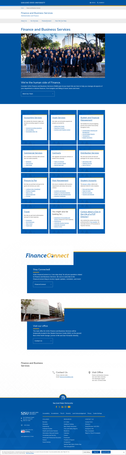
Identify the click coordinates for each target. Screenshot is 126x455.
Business (45, 422)
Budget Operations (87, 137)
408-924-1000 (26, 420)
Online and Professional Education (52, 437)
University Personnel (59, 225)
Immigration (67, 442)
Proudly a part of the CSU (27, 429)
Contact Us (38, 341)
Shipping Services (87, 163)
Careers (66, 435)
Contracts (56, 153)
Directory (87, 424)
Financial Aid (57, 221)
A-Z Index (66, 422)
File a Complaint (89, 431)
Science (45, 440)
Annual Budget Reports (88, 134)
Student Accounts (88, 180)
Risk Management (60, 180)
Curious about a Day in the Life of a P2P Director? (91, 214)
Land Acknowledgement (79, 413)
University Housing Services (61, 223)
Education (45, 424)
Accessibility (46, 413)
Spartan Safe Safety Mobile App (72, 444)
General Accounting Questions (34, 128)
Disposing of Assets (59, 128)
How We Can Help (60, 21)
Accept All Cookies (106, 452)
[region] (63, 452)
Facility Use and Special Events (62, 194)
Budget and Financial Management (90, 119)
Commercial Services (33, 153)
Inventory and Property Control (62, 130)
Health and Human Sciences (50, 431)
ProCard (28, 196)
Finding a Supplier (30, 191)
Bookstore (28, 161)
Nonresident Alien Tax (31, 131)
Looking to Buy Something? (33, 189)
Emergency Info (89, 428)
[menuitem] (24, 21)
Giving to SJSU (58, 226)
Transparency (86, 136)
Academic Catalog (69, 424)
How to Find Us (86, 165)
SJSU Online (27, 425)
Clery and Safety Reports (71, 428)
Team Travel (29, 224)
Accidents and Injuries (60, 191)
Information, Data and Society (50, 433)
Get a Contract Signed (60, 163)
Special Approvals (59, 165)
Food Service (29, 163)
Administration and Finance (30, 16)
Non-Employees (30, 222)
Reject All (96, 452)
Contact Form (89, 422)
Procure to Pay (30, 180)
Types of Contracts (59, 161)
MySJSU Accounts (87, 192)
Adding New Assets (59, 126)
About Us (24, 21)
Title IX (62, 413)
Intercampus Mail (86, 161)
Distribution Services (90, 153)
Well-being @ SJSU (69, 446)
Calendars (66, 433)
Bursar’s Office (87, 184)
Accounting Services (33, 117)
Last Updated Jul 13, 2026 (27, 436)
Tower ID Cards (86, 191)
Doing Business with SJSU (92, 426)
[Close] (123, 452)
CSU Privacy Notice (30, 453)
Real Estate (29, 165)
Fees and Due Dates (87, 189)
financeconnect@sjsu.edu (66, 377)
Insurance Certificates (60, 196)
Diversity (68, 413)
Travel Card (29, 225)
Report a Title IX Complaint (92, 433)
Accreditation (55, 413)
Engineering (46, 426)
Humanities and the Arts (49, 435)
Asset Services (58, 117)
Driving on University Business (62, 192)
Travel (27, 211)
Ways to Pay (29, 192)
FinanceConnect (46, 21)
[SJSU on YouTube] (69, 407)
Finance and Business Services (37, 13)
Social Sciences (47, 442)
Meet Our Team (28, 94)
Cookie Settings (97, 413)
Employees (29, 220)
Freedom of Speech (69, 440)
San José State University (33, 3)
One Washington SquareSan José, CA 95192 (28, 418)
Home (22, 8)
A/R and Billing (30, 130)
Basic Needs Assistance (70, 426)
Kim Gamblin (93, 222)
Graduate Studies (47, 428)
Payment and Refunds (88, 194)
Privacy (89, 413)
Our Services (34, 21)
